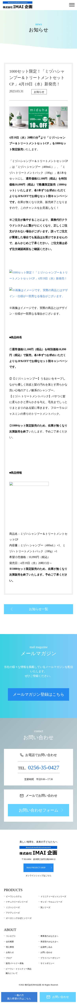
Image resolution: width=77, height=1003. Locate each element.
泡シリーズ (45, 907)
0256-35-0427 (43, 767)
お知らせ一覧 (38, 609)
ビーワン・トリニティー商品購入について (18, 971)
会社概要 (10, 942)
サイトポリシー (47, 963)
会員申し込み (46, 947)
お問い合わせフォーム (38, 810)
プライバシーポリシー (50, 958)
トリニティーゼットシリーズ (53, 896)
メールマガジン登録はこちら (38, 694)
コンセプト (11, 936)
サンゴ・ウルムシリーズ (51, 902)
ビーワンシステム (14, 896)
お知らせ (10, 952)
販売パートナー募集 (15, 963)
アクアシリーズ (13, 913)
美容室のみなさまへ (49, 942)
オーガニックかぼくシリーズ (19, 918)
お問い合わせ (46, 952)
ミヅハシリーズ (13, 907)
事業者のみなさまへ (49, 936)
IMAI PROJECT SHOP (36, 867)
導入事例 (10, 947)
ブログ (9, 958)
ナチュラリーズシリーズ (17, 902)
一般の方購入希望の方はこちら (19, 997)
